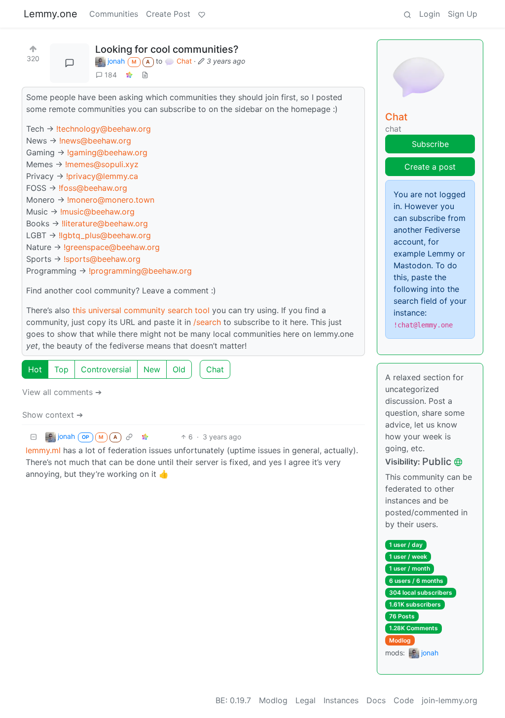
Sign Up (462, 14)
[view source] (145, 74)
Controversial (106, 369)
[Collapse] (33, 436)
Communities (113, 14)
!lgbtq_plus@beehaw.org (105, 235)
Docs (376, 700)
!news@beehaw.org (95, 140)
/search (207, 322)
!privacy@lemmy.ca (102, 176)
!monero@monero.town (110, 200)
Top (61, 369)
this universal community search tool (141, 310)
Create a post (430, 167)
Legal (305, 700)
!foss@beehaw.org (93, 188)
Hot (35, 369)
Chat (215, 369)
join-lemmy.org (449, 700)
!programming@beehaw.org (140, 271)
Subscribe (430, 144)
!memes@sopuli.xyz (102, 164)
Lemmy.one (50, 14)
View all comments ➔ (62, 392)
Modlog (400, 640)
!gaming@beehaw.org (107, 152)
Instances (341, 700)
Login (429, 14)
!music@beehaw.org (97, 211)
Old (179, 369)
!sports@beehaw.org (102, 259)
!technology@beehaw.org (103, 129)
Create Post (168, 14)
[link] (129, 74)
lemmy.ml (43, 450)
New (152, 369)
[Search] (407, 14)
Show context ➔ (52, 415)
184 (111, 75)
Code (404, 700)
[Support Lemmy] (201, 14)
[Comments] (69, 63)
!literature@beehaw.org (105, 223)
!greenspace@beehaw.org (112, 247)
